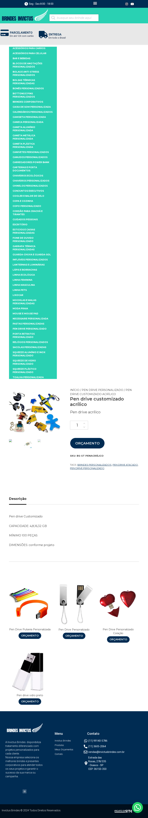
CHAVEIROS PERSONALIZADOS (31, 180)
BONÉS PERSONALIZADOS (28, 88)
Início (74, 390)
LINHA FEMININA (22, 280)
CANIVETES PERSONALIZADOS (31, 152)
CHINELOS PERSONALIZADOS (30, 185)
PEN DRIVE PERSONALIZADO (102, 390)
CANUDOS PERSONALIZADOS (30, 157)
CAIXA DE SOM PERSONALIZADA (32, 107)
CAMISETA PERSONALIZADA (29, 117)
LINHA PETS (20, 290)
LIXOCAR (18, 295)
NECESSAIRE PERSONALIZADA (30, 318)
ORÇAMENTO (87, 443)
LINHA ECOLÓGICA (24, 274)
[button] (95, 3)
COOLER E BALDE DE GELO (28, 196)
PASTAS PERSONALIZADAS (28, 323)
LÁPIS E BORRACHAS (25, 269)
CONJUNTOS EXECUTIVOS (28, 190)
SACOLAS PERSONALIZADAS (29, 347)
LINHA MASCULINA (24, 285)
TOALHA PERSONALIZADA (28, 377)
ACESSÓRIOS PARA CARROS (29, 48)
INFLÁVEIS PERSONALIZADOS (30, 259)
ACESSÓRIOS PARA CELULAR (29, 53)
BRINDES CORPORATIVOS (28, 101)
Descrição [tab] (17, 499)
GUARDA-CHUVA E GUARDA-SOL (32, 254)
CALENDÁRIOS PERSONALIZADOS (33, 112)
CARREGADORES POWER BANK (31, 162)
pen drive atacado (125, 464)
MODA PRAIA (20, 308)
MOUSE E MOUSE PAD (25, 313)
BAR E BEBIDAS (21, 58)
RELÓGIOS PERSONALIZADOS (30, 342)
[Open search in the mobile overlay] (74, 17)
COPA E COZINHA (23, 201)
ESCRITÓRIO (20, 224)
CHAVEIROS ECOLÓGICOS (28, 175)
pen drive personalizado (87, 468)
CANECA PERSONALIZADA (28, 122)
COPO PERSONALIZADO (27, 206)
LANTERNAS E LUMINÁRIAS (29, 264)
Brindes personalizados (94, 464)
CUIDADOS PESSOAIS (25, 219)
